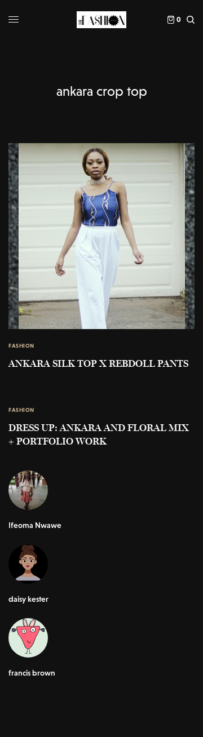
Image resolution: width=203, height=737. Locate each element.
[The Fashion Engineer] (101, 19)
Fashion (21, 346)
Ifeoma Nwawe (34, 525)
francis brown (31, 673)
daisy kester (28, 599)
